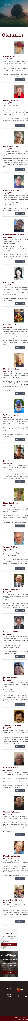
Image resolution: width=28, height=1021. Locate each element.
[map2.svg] (26, 996)
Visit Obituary (20, 79)
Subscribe (9, 944)
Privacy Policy (19, 1019)
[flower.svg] (18, 996)
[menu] (26, 2)
